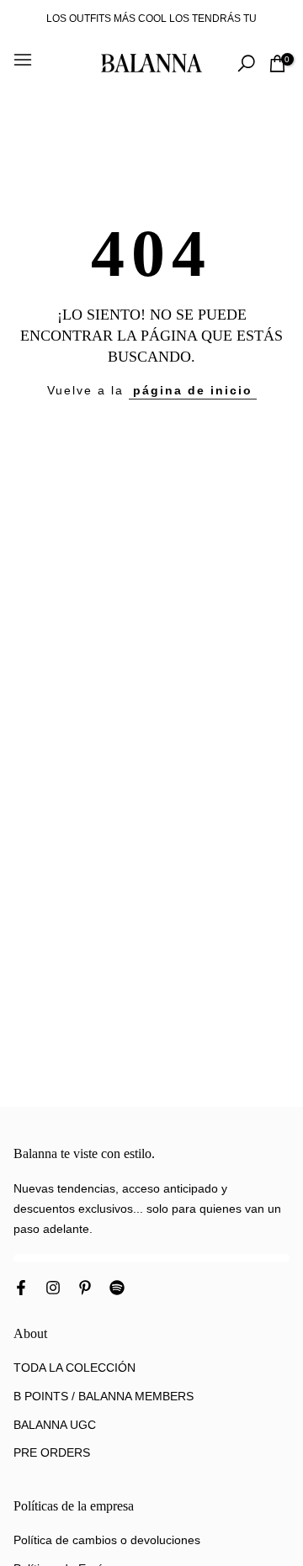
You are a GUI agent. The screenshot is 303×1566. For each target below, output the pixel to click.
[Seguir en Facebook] (21, 1289)
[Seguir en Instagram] (53, 1289)
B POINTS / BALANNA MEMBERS (103, 1396)
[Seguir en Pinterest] (85, 1289)
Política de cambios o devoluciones (106, 1540)
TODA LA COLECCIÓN (74, 1367)
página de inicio (192, 390)
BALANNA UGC (54, 1424)
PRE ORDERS (51, 1452)
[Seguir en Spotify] (117, 1289)
